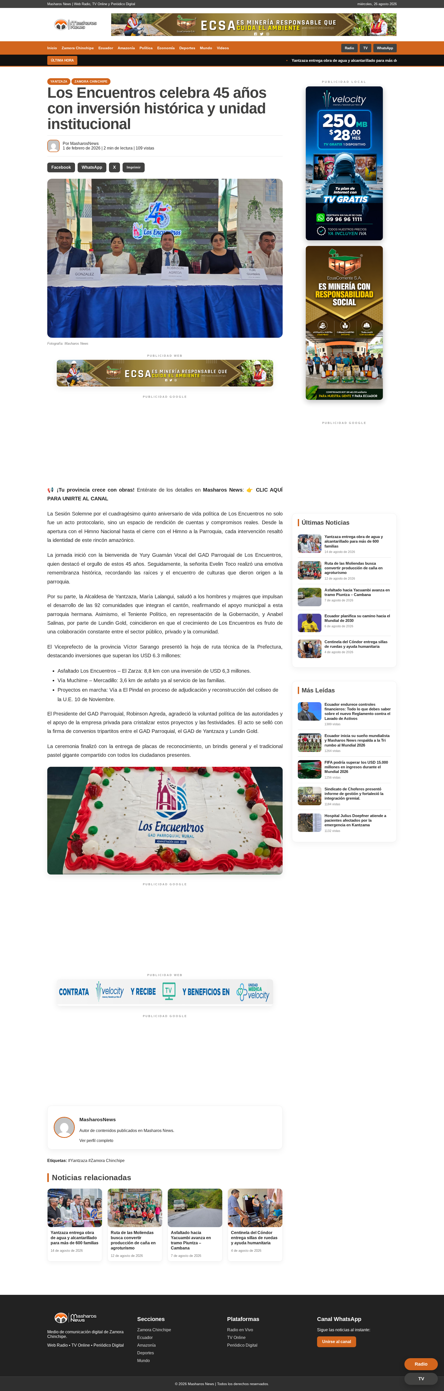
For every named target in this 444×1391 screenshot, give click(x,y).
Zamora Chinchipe (78, 48)
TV (365, 48)
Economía (166, 48)
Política (146, 48)
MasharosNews (84, 143)
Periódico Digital (242, 1345)
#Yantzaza (78, 1160)
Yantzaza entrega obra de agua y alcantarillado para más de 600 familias (214, 60)
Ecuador (105, 48)
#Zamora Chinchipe (106, 1160)
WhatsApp (385, 48)
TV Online (236, 1337)
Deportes (187, 48)
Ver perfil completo (96, 1140)
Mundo (206, 48)
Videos (223, 48)
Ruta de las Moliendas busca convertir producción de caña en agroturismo (360, 60)
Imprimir (134, 167)
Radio (349, 48)
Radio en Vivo (240, 1330)
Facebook (61, 167)
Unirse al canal (336, 1341)
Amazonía (126, 48)
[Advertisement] (165, 441)
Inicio (52, 48)
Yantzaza (58, 81)
